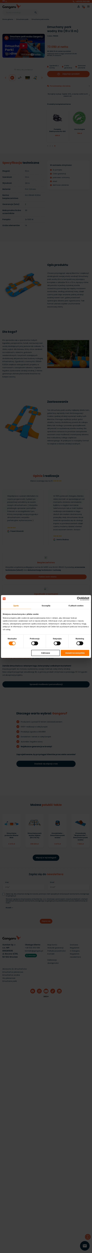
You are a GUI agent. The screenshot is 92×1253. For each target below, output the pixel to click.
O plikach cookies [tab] (76, 606)
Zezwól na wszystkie (75, 653)
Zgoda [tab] (16, 606)
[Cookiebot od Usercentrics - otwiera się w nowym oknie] (78, 599)
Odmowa (45, 653)
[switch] (32, 642)
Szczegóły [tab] (46, 606)
